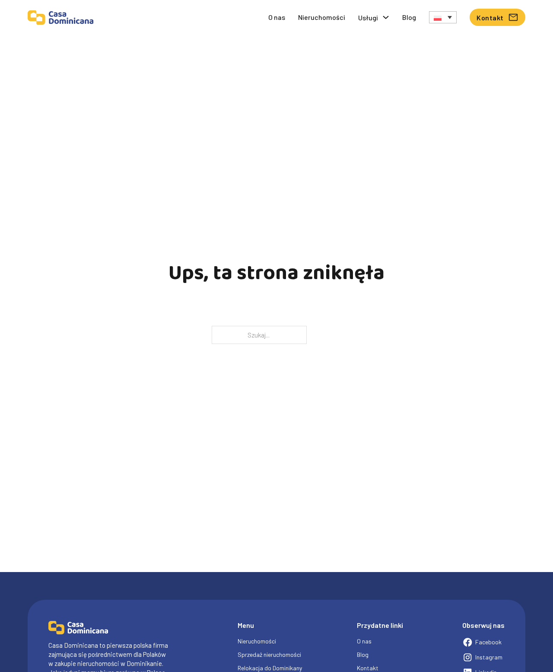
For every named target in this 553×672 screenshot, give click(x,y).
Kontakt (490, 17)
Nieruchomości (321, 17)
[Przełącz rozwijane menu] (385, 17)
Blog (409, 17)
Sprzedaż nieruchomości (269, 654)
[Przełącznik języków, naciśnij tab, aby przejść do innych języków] (443, 17)
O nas (276, 17)
